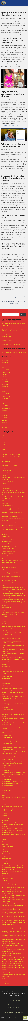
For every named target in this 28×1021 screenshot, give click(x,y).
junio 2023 (4, 377)
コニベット (4, 981)
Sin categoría (18, 8)
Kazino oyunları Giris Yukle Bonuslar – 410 (12, 671)
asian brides (5, 503)
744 (3, 500)
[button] (25, 1017)
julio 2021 (4, 417)
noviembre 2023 (6, 367)
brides (3, 569)
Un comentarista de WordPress (9, 352)
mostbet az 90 (5, 712)
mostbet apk (5, 707)
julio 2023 (4, 374)
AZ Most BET (5, 520)
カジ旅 (3, 978)
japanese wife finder (7, 669)
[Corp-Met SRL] (3, 2)
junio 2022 (4, 403)
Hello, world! (5, 630)
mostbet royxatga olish (7, 785)
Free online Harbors (7, 340)
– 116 (3, 435)
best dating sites (6, 544)
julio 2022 (4, 401)
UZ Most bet (5, 863)
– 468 (3, 444)
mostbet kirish (5, 770)
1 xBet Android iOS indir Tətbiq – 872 (11, 456)
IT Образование (6, 666)
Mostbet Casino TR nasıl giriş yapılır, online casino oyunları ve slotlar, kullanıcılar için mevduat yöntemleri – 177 (12, 757)
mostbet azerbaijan (6, 735)
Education (4, 616)
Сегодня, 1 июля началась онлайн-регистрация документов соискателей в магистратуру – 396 (12, 945)
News (3, 795)
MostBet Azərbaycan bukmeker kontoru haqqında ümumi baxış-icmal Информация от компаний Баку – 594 (13, 747)
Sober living (5, 844)
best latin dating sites (7, 553)
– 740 (3, 447)
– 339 (3, 442)
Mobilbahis (4, 700)
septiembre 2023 (6, 372)
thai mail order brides (7, 853)
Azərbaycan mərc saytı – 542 (9, 523)
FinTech (4, 621)
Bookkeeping (5, 564)
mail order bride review (7, 681)
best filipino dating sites (8, 548)
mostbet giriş (5, 767)
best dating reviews (7, 541)
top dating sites (6, 861)
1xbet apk (4, 468)
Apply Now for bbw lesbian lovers (9, 125)
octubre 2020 (5, 427)
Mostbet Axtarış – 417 (7, 709)
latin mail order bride (7, 676)
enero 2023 (5, 386)
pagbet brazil (5, 801)
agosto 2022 (5, 398)
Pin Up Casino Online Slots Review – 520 (12, 806)
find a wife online (6, 619)
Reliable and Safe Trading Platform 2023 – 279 (13, 834)
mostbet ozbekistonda (7, 779)
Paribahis (4, 804)
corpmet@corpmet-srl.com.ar (14, 1012)
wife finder (4, 880)
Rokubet (4, 839)
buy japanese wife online (8, 582)
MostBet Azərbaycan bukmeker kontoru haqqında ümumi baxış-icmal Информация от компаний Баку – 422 (13, 741)
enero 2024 (5, 362)
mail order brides (6, 683)
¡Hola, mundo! (22, 352)
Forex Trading (5, 623)
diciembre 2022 (6, 389)
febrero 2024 (5, 360)
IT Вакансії (4, 664)
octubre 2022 (5, 393)
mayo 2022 (5, 405)
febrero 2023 (5, 384)
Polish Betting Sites (6, 818)
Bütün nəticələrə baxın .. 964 (9, 580)
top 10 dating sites (6, 858)
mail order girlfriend (7, 685)
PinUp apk (4, 813)
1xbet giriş (4, 475)
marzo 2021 (5, 422)
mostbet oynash (6, 776)
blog (3, 558)
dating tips (4, 610)
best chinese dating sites (8, 539)
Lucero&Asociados (15, 1017)
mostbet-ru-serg (6, 793)
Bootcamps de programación (9, 567)
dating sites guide (6, 607)
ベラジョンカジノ (6, 983)
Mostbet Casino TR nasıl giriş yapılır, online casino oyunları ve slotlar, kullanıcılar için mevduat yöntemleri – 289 (12, 763)
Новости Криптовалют (8, 924)
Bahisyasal (4, 534)
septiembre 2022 (6, 396)
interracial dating (6, 661)
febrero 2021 (5, 425)
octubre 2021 (5, 410)
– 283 (3, 440)
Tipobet (4, 856)
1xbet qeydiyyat (6, 488)
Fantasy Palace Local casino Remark (11, 344)
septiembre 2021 (6, 413)
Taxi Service (5, 851)
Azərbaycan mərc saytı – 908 (9, 525)
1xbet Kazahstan (6, 486)
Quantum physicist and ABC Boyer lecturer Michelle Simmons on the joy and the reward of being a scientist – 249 (13, 830)
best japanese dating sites (8, 551)
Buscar (3, 312)
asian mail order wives (7, 505)
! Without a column (6, 452)
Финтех (4, 969)
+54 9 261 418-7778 (14, 1004)
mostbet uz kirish (6, 790)
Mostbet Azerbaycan (7, 737)
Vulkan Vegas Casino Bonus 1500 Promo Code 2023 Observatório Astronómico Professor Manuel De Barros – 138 (13, 867)
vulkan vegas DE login (7, 878)
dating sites (5, 605)
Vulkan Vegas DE (6, 876)
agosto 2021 (5, 415)
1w (2, 459)
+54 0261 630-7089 (15, 1000)
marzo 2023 (5, 381)
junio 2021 (4, 420)
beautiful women (6, 536)
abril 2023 (4, 379)
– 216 (3, 437)
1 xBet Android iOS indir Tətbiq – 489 (11, 454)
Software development (7, 846)
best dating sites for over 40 (9, 546)
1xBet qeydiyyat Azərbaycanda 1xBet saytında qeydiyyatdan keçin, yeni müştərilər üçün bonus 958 (13, 492)
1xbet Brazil (5, 473)
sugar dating (5, 849)
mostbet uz (5, 788)
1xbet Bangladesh (6, 470)
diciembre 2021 (6, 408)
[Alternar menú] (26, 3)
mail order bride (6, 678)
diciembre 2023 (6, 365)
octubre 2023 (5, 369)
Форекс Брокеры (6, 972)
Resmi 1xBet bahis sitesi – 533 (9, 837)
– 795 (3, 449)
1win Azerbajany (6, 461)
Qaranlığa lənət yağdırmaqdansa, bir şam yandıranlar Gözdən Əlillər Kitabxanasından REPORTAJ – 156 (12, 824)
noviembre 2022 (6, 391)
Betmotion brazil (6, 556)
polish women (5, 820)
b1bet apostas (5, 532)
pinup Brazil (5, 815)
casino (3, 585)
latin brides (4, 674)
